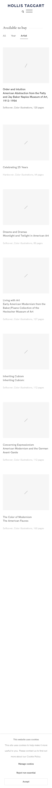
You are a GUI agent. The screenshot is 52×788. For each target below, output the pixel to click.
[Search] (23, 11)
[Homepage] (26, 5)
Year (13, 35)
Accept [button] (26, 782)
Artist (24, 35)
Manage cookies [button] (26, 764)
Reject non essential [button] (26, 773)
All (4, 35)
